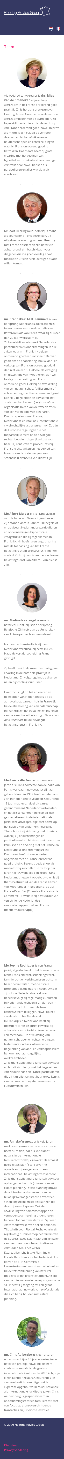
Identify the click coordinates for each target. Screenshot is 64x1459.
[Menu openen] (60, 11)
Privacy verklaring (16, 1450)
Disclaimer (11, 1445)
